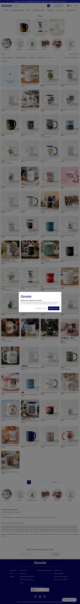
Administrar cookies (40, 308)
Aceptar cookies (53, 308)
